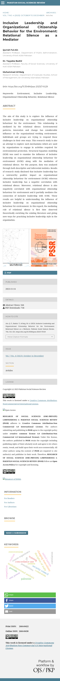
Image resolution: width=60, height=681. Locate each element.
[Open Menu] (3, 3)
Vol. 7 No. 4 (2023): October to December (23, 15)
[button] (30, 594)
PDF (9, 273)
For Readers (9, 498)
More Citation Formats (18, 337)
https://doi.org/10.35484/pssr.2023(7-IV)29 (28, 86)
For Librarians (10, 506)
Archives (51, 12)
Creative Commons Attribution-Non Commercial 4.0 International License (30, 645)
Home (6, 12)
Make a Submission (16, 533)
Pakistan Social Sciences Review (26, 3)
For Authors (9, 502)
